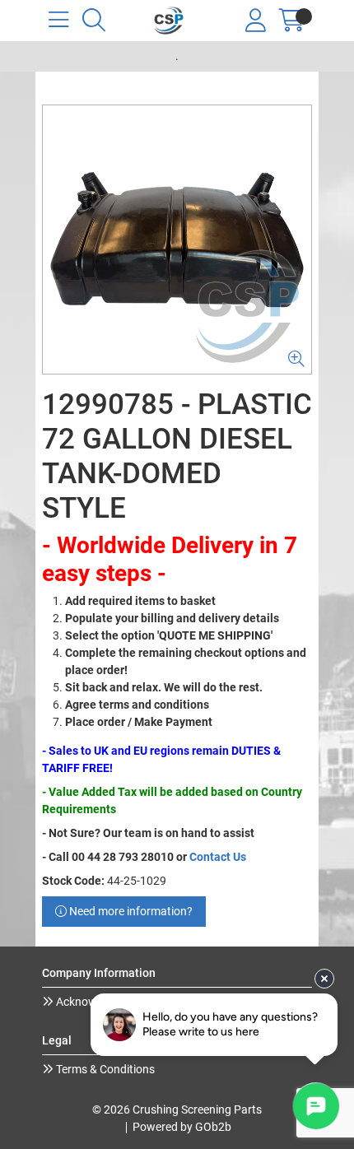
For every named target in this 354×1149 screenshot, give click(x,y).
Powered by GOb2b (182, 1126)
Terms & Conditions (104, 1069)
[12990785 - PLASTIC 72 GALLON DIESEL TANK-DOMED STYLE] (177, 239)
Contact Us (217, 856)
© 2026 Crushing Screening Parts (177, 1109)
